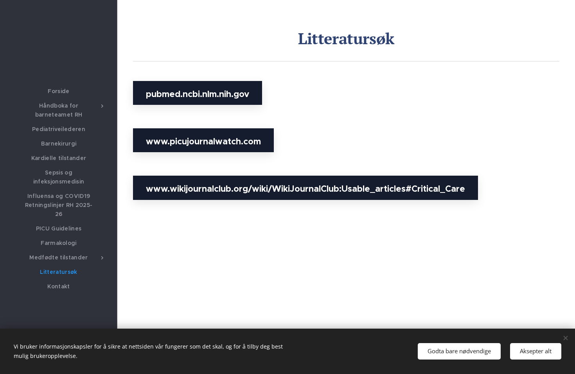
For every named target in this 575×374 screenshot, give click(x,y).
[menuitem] (58, 91)
